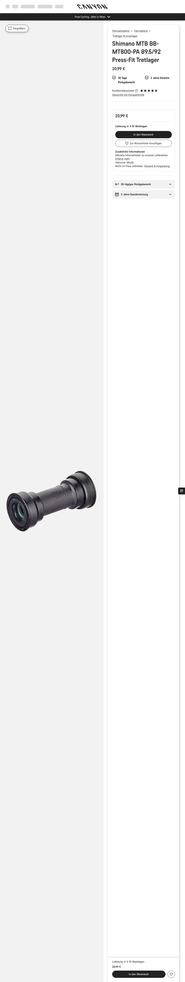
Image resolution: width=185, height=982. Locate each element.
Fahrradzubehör (121, 31)
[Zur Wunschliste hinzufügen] (171, 974)
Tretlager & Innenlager (125, 36)
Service (59, 6)
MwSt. (130, 162)
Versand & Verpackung (157, 166)
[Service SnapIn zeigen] (181, 491)
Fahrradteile (141, 31)
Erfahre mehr (122, 159)
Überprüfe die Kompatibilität (128, 95)
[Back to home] (92, 6)
